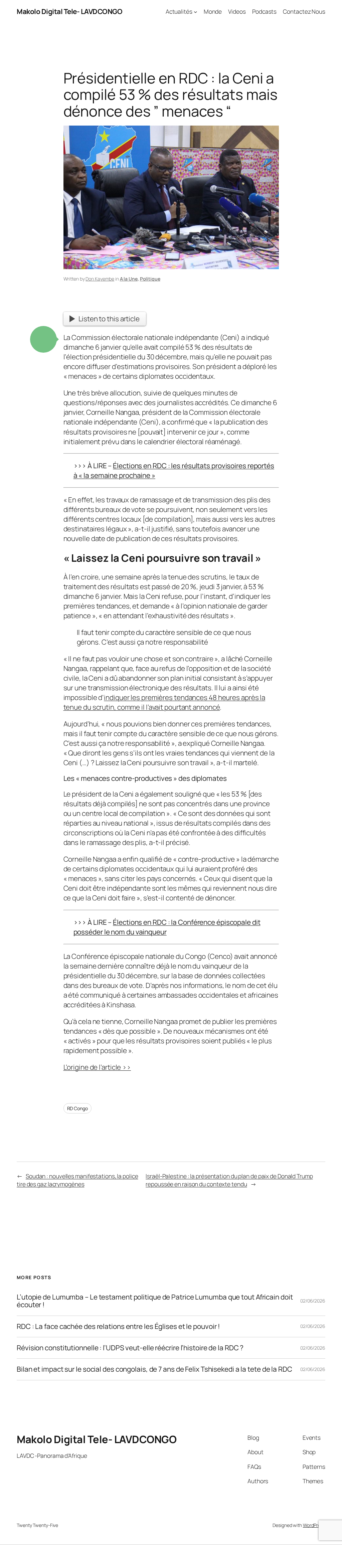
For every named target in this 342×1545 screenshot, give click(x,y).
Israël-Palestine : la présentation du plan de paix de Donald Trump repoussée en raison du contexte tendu (229, 1180)
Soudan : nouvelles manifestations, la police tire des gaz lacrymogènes (77, 1180)
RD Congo (77, 1108)
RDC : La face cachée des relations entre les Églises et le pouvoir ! (118, 1326)
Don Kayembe (100, 279)
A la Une (129, 279)
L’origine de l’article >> (97, 1067)
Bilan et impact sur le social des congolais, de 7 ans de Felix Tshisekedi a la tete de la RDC (154, 1369)
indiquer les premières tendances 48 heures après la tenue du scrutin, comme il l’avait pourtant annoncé (164, 702)
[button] (43, 339)
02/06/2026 (312, 1301)
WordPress (314, 1525)
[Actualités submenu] (195, 11)
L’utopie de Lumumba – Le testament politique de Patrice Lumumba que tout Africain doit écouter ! (155, 1301)
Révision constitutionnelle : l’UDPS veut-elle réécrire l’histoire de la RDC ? (130, 1348)
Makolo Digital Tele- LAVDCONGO (69, 11)
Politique (150, 279)
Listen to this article (109, 318)
